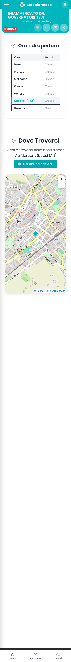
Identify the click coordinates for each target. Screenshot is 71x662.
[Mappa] (64, 28)
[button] (6, 4)
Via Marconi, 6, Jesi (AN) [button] (37, 21)
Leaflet (40, 290)
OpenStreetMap (56, 290)
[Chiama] (46, 28)
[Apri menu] (6, 4)
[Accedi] (65, 4)
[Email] (55, 28)
